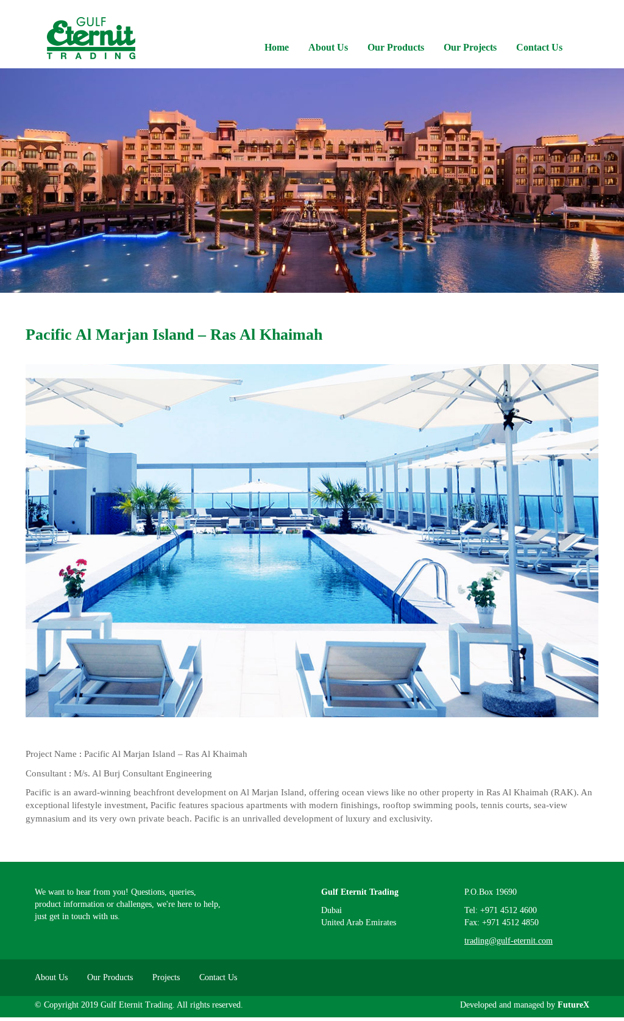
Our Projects (470, 47)
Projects (166, 977)
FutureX (573, 1004)
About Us (328, 47)
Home (276, 47)
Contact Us (539, 47)
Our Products (395, 47)
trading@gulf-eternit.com (508, 940)
